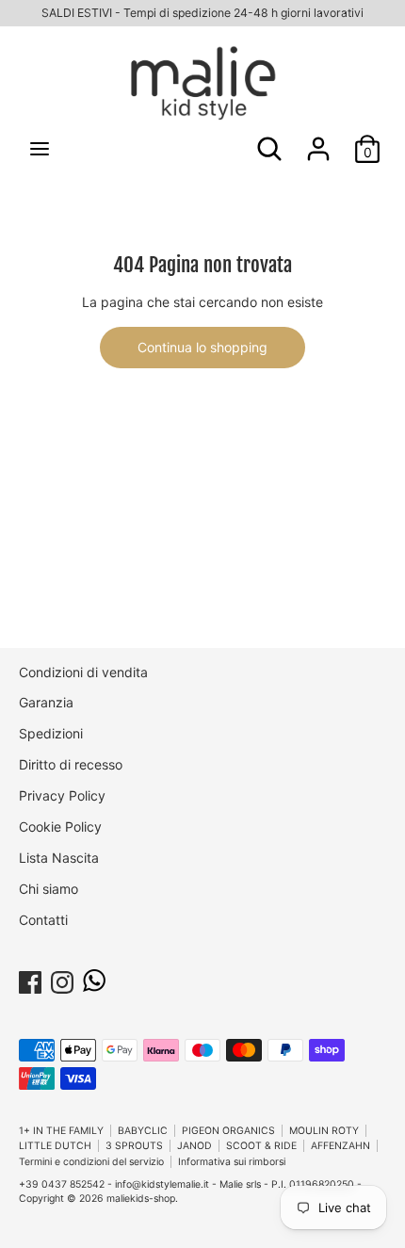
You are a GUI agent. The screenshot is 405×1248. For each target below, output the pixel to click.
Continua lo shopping (202, 347)
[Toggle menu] (39, 148)
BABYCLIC (143, 1131)
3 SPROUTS (134, 1146)
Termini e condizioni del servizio (91, 1162)
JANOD (194, 1146)
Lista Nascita (59, 858)
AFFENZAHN (340, 1146)
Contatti (43, 920)
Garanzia (46, 702)
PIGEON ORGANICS (228, 1131)
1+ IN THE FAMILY (61, 1131)
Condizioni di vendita (83, 672)
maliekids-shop (140, 1198)
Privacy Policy (62, 795)
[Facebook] (30, 979)
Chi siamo (48, 889)
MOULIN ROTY (324, 1131)
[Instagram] (62, 979)
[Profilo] (318, 140)
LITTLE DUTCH (55, 1146)
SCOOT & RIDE (261, 1146)
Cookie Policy (60, 826)
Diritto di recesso (70, 764)
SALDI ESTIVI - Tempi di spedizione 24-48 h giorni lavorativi (202, 13)
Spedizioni (51, 733)
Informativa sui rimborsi (231, 1162)
